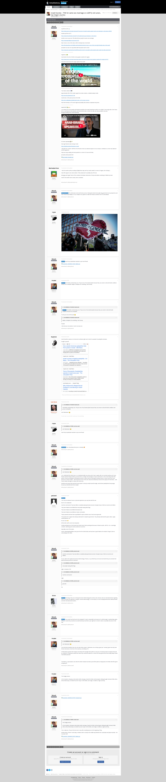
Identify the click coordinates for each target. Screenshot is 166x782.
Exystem (54, 337)
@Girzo (63, 619)
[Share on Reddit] (52, 770)
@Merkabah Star (65, 193)
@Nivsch (63, 282)
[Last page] (62, 22)
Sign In (111, 2)
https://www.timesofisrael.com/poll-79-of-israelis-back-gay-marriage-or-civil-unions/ (78, 35)
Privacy (83, 777)
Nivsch (56, 16)
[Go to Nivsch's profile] (48, 14)
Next (60, 22)
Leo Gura (75, 426)
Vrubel (54, 280)
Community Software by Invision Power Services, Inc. (83, 780)
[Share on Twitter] (49, 770)
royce (54, 212)
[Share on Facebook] (47, 770)
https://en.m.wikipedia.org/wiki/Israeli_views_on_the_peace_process (75, 100)
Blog (72, 7)
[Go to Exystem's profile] (54, 343)
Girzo (54, 595)
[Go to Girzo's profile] (54, 601)
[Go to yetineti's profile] (54, 501)
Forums (48, 7)
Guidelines (56, 7)
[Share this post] (117, 26)
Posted (65, 26)
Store (77, 7)
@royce (63, 261)
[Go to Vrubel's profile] (54, 286)
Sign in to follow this (107, 12)
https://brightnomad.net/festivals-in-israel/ (70, 146)
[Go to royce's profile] (54, 218)
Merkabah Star (54, 168)
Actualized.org (74, 777)
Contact (93, 777)
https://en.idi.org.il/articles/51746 (68, 95)
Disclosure (88, 777)
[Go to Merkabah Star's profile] (54, 174)
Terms (79, 777)
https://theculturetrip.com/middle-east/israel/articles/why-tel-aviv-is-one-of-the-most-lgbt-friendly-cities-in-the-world (85, 45)
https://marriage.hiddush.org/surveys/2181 (70, 40)
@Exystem (64, 447)
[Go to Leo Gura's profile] (54, 408)
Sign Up (117, 2)
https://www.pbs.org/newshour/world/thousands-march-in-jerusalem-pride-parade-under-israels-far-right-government (86, 50)
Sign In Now (101, 761)
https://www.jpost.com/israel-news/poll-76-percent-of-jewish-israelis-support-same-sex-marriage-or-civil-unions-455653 (86, 31)
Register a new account (65, 761)
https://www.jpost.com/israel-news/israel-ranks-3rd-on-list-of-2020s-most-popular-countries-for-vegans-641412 (84, 59)
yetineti (54, 496)
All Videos (64, 7)
